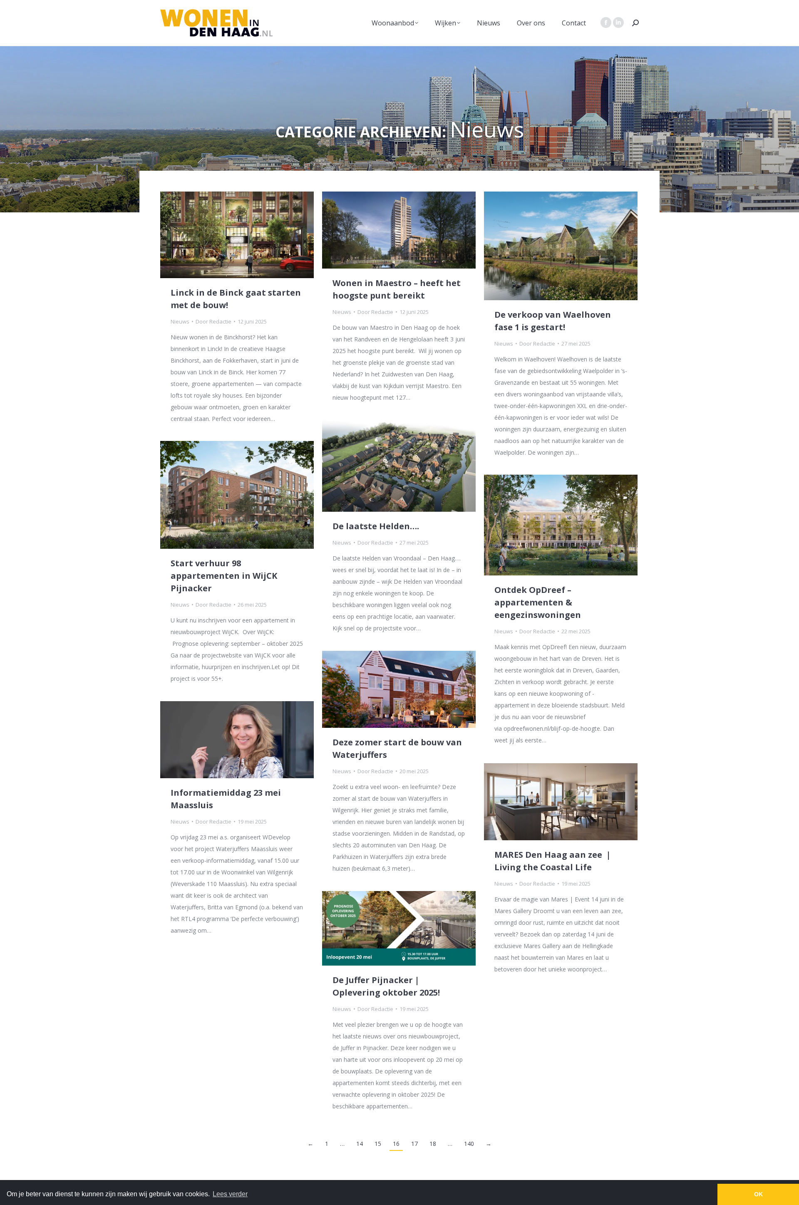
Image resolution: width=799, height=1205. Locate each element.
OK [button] (758, 1194)
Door (213, 321)
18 (432, 1144)
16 (396, 1144)
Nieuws (180, 321)
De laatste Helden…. (376, 526)
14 (359, 1144)
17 (414, 1144)
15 (378, 1144)
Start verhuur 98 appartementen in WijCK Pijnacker (224, 576)
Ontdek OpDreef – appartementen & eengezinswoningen (537, 602)
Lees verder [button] (230, 1194)
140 (469, 1144)
